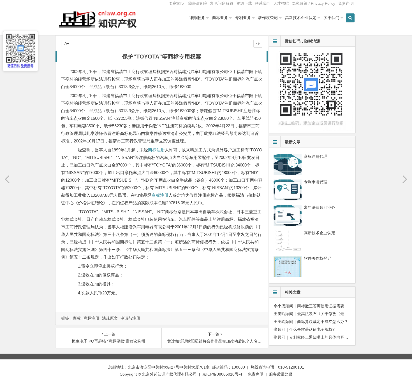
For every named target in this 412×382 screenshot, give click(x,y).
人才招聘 (281, 3)
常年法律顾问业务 (319, 207)
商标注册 (156, 149)
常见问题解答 (221, 3)
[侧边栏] (257, 44)
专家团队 (177, 3)
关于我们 (331, 17)
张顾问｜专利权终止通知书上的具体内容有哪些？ (317, 337)
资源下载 (244, 3)
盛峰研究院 (197, 3)
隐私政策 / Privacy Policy (313, 3)
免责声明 (346, 3)
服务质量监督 (281, 374)
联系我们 (262, 3)
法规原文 (110, 318)
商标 (77, 318)
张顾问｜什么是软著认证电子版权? (304, 329)
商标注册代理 (315, 156)
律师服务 (197, 17)
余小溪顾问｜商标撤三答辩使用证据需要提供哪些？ (319, 306)
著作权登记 (268, 17)
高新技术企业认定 (300, 17)
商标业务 (220, 17)
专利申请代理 (315, 182)
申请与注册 (130, 318)
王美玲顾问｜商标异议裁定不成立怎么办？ (311, 321)
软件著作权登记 (317, 258)
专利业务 (243, 17)
